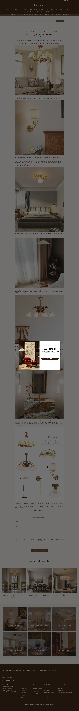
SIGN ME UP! (50, 358)
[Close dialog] (59, 342)
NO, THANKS (50, 361)
